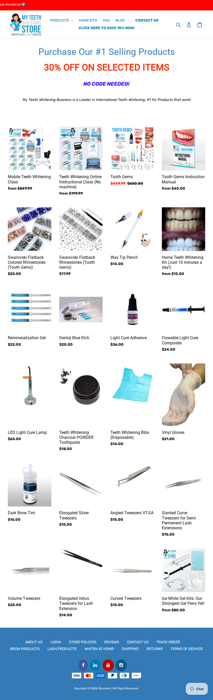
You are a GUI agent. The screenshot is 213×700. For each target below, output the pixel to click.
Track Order (168, 642)
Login (55, 642)
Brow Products (25, 649)
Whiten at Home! (99, 649)
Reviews (111, 642)
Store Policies (82, 642)
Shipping (130, 649)
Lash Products (62, 649)
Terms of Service (187, 649)
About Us (34, 642)
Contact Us (138, 642)
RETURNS (155, 649)
